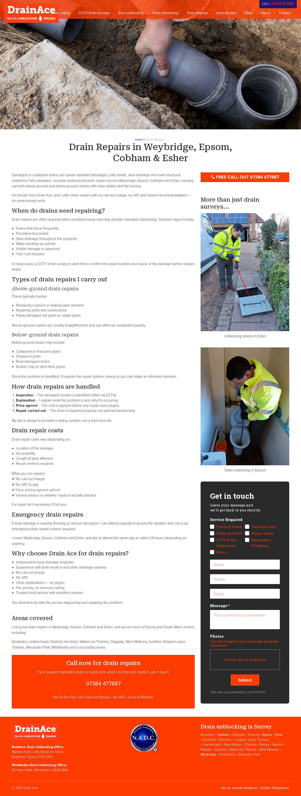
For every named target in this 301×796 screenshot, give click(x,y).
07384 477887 (282, 4)
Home (139, 140)
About (265, 13)
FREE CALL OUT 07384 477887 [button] (247, 177)
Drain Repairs (197, 13)
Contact (285, 13)
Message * (220, 605)
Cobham (223, 735)
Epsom (267, 735)
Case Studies (226, 13)
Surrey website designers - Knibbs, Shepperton (255, 788)
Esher (279, 735)
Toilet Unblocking (165, 13)
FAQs (249, 13)
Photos (217, 636)
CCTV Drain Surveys (94, 13)
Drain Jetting (60, 13)
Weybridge (208, 754)
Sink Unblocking (130, 13)
